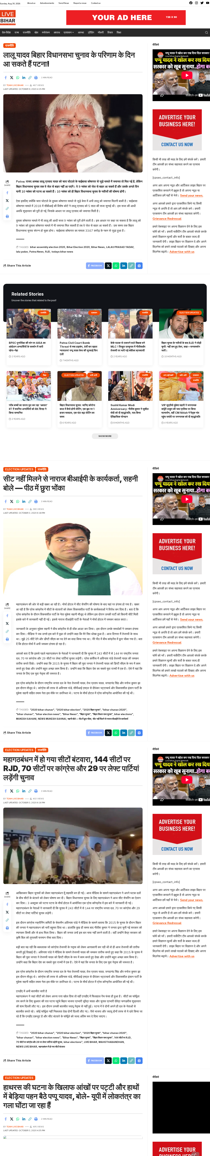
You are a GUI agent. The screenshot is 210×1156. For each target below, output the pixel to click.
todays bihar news (62, 251)
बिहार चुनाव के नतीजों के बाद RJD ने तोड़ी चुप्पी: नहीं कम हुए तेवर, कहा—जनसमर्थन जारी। (181, 346)
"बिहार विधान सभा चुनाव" (102, 714)
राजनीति (9, 45)
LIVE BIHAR (90, 1042)
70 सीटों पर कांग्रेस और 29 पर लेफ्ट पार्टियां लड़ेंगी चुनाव (39, 1042)
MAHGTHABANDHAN (111, 1042)
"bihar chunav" (25, 714)
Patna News (36, 251)
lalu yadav (22, 251)
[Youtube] (207, 2)
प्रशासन (94, 312)
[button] (206, 32)
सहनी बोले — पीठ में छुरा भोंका (79, 718)
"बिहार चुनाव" (85, 714)
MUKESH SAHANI (26, 718)
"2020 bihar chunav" (42, 709)
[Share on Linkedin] (23, 77)
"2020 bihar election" (68, 709)
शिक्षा (44, 375)
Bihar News (98, 247)
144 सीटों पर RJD (122, 1037)
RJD (47, 251)
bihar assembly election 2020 (47, 247)
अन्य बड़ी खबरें (168, 375)
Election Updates (189, 312)
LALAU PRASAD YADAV (120, 247)
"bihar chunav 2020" (114, 709)
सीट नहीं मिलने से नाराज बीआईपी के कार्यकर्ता (110, 718)
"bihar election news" (48, 714)
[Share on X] (11, 77)
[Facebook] (191, 2)
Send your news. (191, 195)
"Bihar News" (70, 714)
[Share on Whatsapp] (17, 77)
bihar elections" (123, 714)
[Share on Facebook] (5, 77)
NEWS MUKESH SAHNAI (52, 718)
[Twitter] (202, 2)
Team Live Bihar (15, 85)
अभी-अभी (93, 375)
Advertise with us (181, 252)
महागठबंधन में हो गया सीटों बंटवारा (52, 1046)
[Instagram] (196, 2)
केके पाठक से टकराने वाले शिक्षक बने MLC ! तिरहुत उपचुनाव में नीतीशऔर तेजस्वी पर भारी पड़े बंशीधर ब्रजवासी (128, 346)
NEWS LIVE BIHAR (26, 1046)
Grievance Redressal (167, 219)
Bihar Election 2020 (78, 247)
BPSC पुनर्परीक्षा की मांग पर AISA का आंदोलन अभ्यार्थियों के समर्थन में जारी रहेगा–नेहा (27, 346)
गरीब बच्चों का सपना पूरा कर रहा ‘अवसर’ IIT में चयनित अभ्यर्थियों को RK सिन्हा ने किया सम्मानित (28, 408)
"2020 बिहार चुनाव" (92, 709)
